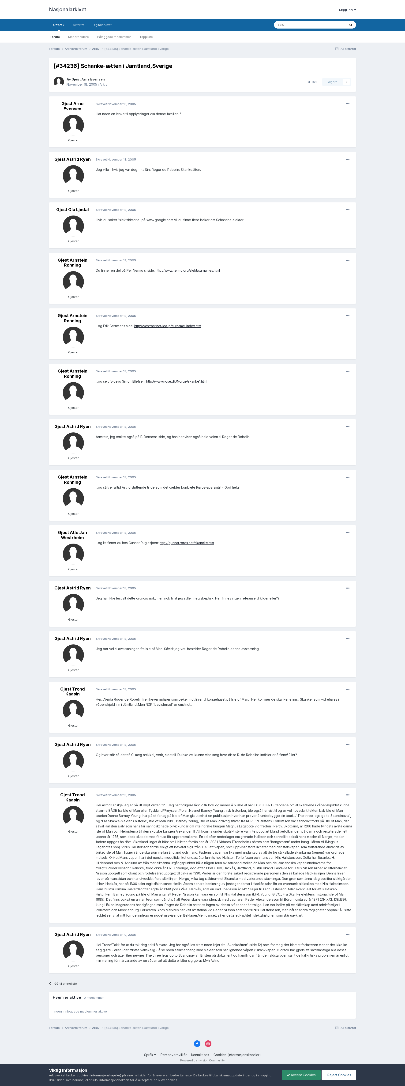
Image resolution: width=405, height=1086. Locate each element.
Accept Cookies (303, 1075)
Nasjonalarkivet (67, 9)
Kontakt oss (200, 1055)
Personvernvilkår (174, 1055)
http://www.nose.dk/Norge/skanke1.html (176, 381)
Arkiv (103, 84)
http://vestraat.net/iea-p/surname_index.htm (167, 326)
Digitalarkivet (102, 25)
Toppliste (146, 37)
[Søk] (351, 25)
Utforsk (58, 25)
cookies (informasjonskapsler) (99, 1075)
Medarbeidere (78, 37)
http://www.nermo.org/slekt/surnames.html (188, 270)
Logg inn (346, 9)
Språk (149, 1055)
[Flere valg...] (347, 104)
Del (313, 82)
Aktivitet (78, 25)
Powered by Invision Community (202, 1060)
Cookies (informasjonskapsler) (237, 1055)
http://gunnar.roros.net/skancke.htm (187, 543)
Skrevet (116, 104)
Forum (55, 37)
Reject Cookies (338, 1075)
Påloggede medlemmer (114, 37)
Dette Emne (331, 24)
